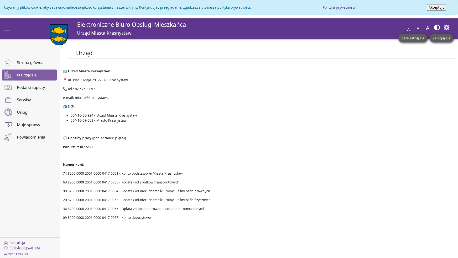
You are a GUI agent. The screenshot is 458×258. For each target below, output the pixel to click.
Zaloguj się (441, 38)
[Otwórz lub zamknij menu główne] (7, 28)
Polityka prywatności (339, 7)
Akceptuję (436, 7)
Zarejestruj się (412, 38)
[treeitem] (29, 62)
